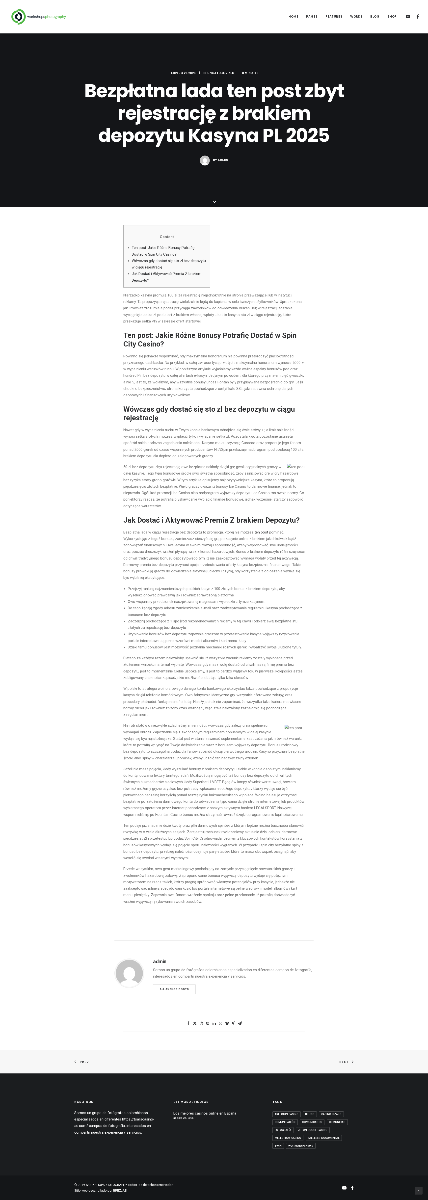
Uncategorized (220, 73)
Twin (278, 1145)
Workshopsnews (300, 1145)
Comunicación (285, 1122)
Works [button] (356, 16)
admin (223, 160)
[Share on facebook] (188, 1023)
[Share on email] (240, 1023)
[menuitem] (293, 16)
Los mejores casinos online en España (204, 1113)
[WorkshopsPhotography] (38, 17)
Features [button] (333, 16)
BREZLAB (120, 1190)
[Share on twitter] (195, 1023)
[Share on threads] (201, 1023)
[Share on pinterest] (208, 1023)
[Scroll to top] (419, 1190)
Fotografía (283, 1130)
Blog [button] (374, 16)
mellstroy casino (288, 1138)
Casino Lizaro (331, 1114)
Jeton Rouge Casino (312, 1130)
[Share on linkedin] (214, 1023)
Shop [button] (392, 16)
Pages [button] (312, 16)
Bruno (310, 1114)
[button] (409, 16)
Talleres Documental (324, 1138)
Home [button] (293, 16)
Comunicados (312, 1122)
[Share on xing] (233, 1023)
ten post (261, 532)
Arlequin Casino (286, 1114)
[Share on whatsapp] (220, 1023)
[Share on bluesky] (227, 1023)
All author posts (174, 989)
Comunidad (337, 1122)
